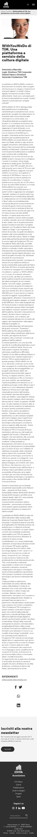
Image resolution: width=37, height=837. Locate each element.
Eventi (18, 785)
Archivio (8, 11)
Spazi (18, 797)
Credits (31, 833)
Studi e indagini (18, 791)
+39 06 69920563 (26, 827)
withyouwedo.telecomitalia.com (14, 680)
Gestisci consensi (22, 833)
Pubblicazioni (18, 788)
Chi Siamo (18, 782)
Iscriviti (8, 749)
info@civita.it (18, 829)
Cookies (12, 833)
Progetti (18, 794)
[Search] (26, 815)
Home (3, 11)
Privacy (5, 833)
